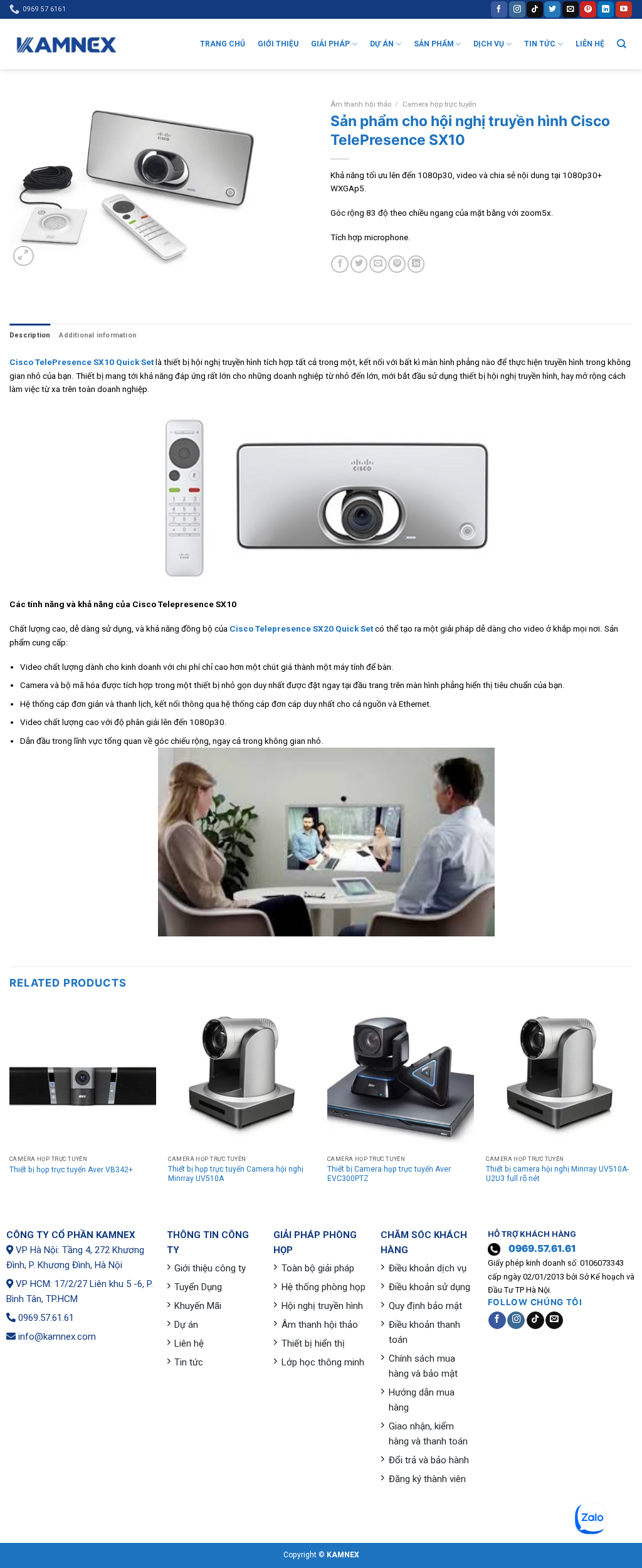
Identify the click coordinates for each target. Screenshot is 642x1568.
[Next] (632, 1104)
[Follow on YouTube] (624, 9)
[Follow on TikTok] (535, 9)
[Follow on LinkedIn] (605, 9)
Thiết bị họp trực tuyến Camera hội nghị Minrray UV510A (235, 1174)
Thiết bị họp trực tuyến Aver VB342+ (71, 1169)
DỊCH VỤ (488, 44)
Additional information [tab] (98, 335)
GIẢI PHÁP (330, 44)
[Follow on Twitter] (552, 9)
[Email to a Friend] (378, 264)
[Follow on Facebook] (499, 9)
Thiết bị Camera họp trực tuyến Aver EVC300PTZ (389, 1174)
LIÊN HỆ (590, 44)
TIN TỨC (539, 44)
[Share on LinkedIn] (416, 264)
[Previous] (10, 1104)
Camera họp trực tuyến (439, 104)
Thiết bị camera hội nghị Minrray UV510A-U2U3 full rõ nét (557, 1174)
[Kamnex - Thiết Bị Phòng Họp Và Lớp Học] (65, 44)
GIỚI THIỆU (278, 44)
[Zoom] (23, 256)
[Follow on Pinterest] (588, 9)
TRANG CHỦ (222, 44)
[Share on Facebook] (340, 264)
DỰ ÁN (382, 44)
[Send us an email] (570, 9)
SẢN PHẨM (434, 44)
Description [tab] (29, 335)
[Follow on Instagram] (517, 9)
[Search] (622, 43)
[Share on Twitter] (359, 264)
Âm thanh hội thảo (360, 104)
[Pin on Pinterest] (397, 264)
